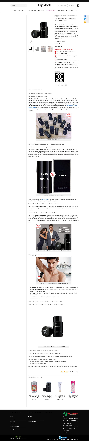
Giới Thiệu (12, 418)
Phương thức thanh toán (15, 429)
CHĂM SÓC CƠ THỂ (50, 10)
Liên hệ (11, 416)
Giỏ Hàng (30, 418)
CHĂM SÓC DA (41, 10)
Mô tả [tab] (29, 89)
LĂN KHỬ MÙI (71, 62)
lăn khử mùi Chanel (61, 64)
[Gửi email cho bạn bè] (62, 85)
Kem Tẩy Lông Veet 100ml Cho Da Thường (73, 397)
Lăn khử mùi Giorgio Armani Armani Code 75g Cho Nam (47, 398)
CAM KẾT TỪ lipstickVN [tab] (37, 89)
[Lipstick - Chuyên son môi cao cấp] (44, 5)
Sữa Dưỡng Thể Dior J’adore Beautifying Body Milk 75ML (60, 398)
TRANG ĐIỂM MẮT (22, 10)
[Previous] (30, 30)
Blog (76, 10)
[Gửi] (25, 5)
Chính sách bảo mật (14, 426)
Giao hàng (30, 416)
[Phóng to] (31, 42)
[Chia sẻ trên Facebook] (56, 85)
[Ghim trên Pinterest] (65, 85)
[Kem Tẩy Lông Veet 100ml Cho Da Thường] (73, 387)
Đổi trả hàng (12, 421)
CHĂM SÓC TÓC (60, 10)
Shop (62, 15)
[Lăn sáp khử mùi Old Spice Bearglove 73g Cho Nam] (34, 387)
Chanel (58, 71)
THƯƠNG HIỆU (69, 10)
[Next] (50, 30)
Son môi (14, 10)
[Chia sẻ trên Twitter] (59, 85)
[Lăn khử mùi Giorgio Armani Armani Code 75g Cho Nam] (47, 387)
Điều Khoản (12, 424)
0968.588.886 (64, 53)
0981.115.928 (64, 59)
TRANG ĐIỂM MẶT (32, 10)
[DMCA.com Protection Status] (19, 436)
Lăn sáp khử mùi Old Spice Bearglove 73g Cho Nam (34, 398)
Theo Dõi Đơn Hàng (32, 421)
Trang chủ (57, 15)
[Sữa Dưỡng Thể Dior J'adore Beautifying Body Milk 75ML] (60, 387)
